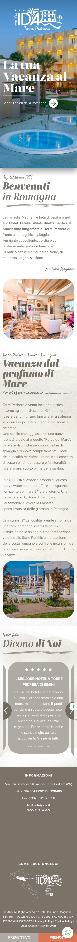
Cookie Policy (63, 921)
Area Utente (29, 926)
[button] (67, 932)
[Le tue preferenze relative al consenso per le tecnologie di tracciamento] (73, 706)
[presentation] (12, 711)
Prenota (58, 937)
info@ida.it (42, 805)
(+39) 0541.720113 (34, 791)
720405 (56, 791)
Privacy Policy (43, 921)
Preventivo (19, 937)
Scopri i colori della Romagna (25, 103)
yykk (53, 926)
